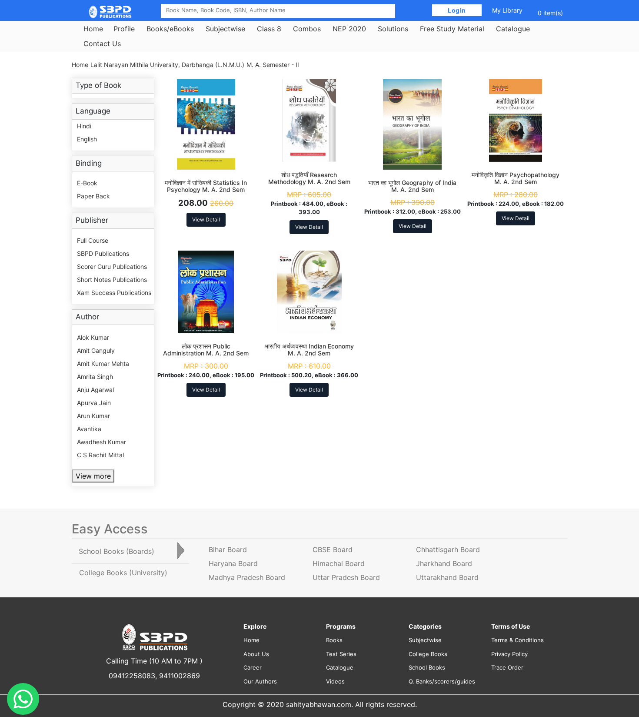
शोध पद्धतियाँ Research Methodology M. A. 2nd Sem (309, 178)
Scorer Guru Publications (112, 266)
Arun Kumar (93, 415)
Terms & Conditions (517, 640)
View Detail (206, 219)
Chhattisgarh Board (448, 549)
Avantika (89, 428)
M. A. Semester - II (272, 64)
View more (93, 476)
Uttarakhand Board (447, 577)
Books (334, 640)
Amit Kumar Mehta (103, 363)
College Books (428, 653)
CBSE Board (333, 549)
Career (252, 667)
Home (93, 29)
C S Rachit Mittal (100, 455)
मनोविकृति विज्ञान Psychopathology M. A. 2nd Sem (515, 178)
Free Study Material (452, 29)
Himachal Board (339, 563)
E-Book (87, 183)
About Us (256, 653)
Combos (307, 29)
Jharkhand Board (444, 563)
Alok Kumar (93, 337)
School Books (427, 667)
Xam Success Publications (114, 292)
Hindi (84, 126)
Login (457, 10)
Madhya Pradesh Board (247, 577)
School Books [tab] (116, 551)
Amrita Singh (95, 376)
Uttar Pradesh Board (346, 577)
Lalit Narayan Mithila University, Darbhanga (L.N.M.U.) (167, 64)
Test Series (341, 653)
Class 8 (269, 29)
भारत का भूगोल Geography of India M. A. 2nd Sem (412, 186)
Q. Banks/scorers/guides (442, 681)
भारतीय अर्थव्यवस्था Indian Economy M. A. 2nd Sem (309, 349)
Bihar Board (228, 549)
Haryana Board (233, 563)
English (87, 139)
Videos (335, 681)
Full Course (92, 240)
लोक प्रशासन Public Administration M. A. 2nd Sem (206, 349)
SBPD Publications (103, 253)
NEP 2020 (349, 29)
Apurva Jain (94, 402)
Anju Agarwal (95, 389)
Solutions (393, 29)
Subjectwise (225, 29)
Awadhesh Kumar (101, 442)
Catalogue (513, 29)
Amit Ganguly (96, 350)
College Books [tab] (123, 572)
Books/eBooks (170, 29)
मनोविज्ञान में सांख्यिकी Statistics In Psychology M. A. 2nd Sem (206, 186)
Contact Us (102, 43)
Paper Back (93, 196)
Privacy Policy (509, 653)
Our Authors (260, 681)
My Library (507, 10)
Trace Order (507, 667)
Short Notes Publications (112, 279)
